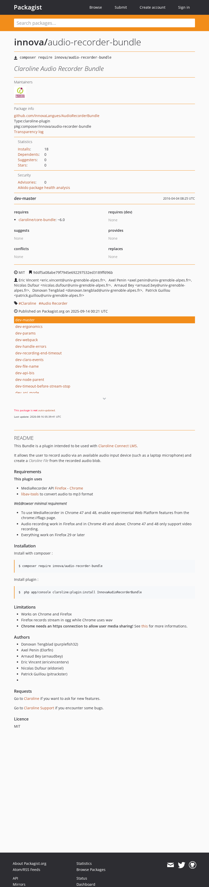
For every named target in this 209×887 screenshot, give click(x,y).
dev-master (25, 319)
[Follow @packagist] (181, 865)
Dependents (28, 154)
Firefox (60, 488)
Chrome (76, 488)
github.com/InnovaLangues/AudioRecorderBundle (56, 115)
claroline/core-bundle (37, 219)
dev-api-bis (24, 372)
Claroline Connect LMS (117, 445)
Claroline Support (39, 707)
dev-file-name (27, 366)
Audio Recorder (54, 303)
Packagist (28, 7)
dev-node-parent (29, 379)
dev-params (25, 333)
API (15, 878)
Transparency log (29, 131)
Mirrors (19, 884)
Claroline (28, 303)
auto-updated (46, 410)
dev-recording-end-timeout (38, 353)
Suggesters (27, 159)
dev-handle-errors (30, 346)
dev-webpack (26, 339)
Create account (152, 7)
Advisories (26, 182)
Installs (24, 149)
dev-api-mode (27, 392)
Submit (121, 7)
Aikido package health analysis (44, 187)
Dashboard (85, 884)
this (144, 626)
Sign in (184, 7)
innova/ (31, 42)
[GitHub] (192, 865)
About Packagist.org (29, 863)
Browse (95, 7)
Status (81, 878)
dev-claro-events (29, 359)
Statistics (84, 863)
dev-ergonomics (29, 326)
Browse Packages (91, 869)
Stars (22, 165)
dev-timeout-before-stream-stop (42, 386)
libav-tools (30, 494)
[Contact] (170, 865)
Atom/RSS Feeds (26, 869)
